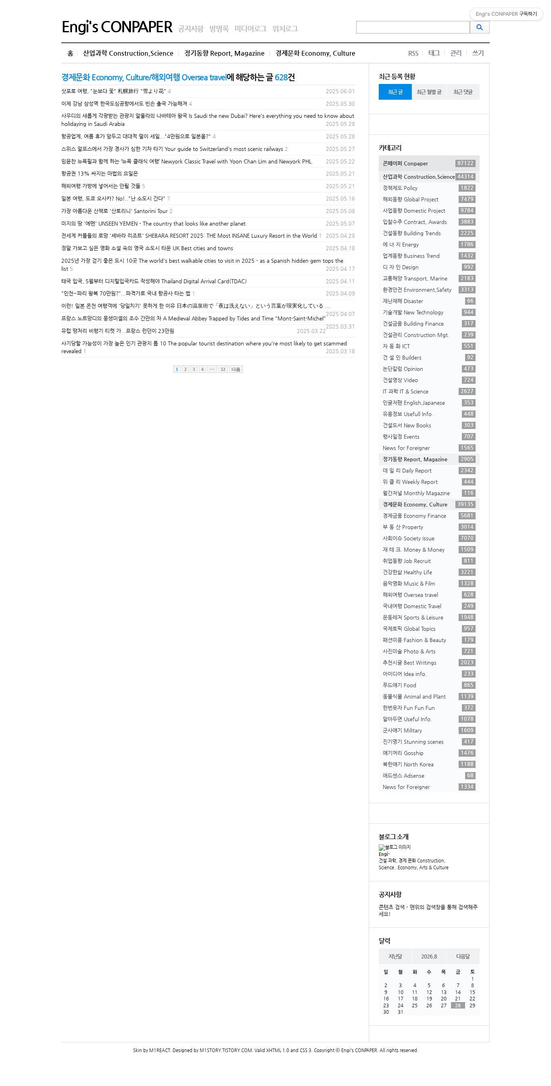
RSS (413, 53)
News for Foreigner (428, 447)
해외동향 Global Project (428, 199)
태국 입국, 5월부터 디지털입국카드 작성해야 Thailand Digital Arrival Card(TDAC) (154, 281)
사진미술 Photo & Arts (428, 651)
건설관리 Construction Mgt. (428, 334)
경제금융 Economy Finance (428, 515)
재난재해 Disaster (428, 300)
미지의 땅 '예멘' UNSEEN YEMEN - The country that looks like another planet (153, 223)
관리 (455, 53)
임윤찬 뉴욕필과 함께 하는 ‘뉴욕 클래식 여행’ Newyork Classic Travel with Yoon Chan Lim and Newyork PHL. (187, 161)
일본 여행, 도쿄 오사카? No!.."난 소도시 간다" (113, 198)
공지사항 (190, 28)
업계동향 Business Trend (428, 255)
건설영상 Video (428, 380)
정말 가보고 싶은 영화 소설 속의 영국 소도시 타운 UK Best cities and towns (147, 248)
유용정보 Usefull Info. (428, 413)
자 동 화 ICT (428, 346)
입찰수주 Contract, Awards (428, 221)
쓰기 (478, 53)
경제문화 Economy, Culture (315, 53)
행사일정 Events (428, 436)
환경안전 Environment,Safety (428, 289)
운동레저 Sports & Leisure (428, 617)
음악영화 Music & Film (428, 583)
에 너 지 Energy (428, 244)
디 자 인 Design (428, 267)
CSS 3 (305, 1050)
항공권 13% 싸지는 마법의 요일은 (99, 173)
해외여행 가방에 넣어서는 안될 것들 (100, 186)
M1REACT (159, 1050)
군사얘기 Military (428, 730)
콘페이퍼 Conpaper (428, 163)
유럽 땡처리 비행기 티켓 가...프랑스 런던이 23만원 (117, 331)
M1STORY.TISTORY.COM (226, 1050)
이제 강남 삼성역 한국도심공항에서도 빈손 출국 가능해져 (124, 103)
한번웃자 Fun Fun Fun (428, 707)
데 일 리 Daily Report (428, 470)
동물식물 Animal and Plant (428, 696)
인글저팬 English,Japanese (428, 402)
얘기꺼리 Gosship (428, 752)
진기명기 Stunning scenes (428, 741)
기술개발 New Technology (428, 312)
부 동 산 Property (428, 526)
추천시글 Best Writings (428, 662)
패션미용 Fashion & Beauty (428, 639)
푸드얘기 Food (428, 685)
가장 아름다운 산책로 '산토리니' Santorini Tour (114, 211)
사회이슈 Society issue (428, 538)
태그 (434, 53)
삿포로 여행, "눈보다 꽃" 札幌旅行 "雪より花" (113, 91)
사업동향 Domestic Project (428, 210)
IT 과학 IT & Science (428, 391)
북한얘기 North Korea (428, 764)
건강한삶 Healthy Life (428, 572)
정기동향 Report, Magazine (224, 53)
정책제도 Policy (428, 187)
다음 (236, 369)
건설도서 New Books (428, 425)
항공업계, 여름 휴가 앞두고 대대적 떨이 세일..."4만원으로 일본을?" (136, 136)
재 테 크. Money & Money (428, 549)
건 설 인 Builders (428, 357)
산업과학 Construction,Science (128, 53)
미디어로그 (250, 28)
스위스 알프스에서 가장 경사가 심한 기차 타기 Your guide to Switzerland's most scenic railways (172, 149)
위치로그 (285, 28)
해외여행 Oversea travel (428, 594)
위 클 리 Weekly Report (428, 481)
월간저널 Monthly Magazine (428, 493)
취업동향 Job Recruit (428, 560)
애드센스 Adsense (428, 775)
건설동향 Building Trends (428, 233)
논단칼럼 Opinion (428, 368)
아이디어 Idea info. (428, 673)
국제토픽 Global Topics (428, 628)
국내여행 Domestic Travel (428, 606)
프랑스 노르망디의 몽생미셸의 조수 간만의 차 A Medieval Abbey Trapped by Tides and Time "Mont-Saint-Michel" (193, 318)
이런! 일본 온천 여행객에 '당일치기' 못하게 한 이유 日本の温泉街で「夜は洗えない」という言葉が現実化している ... (195, 306)
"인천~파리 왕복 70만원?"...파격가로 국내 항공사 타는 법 (125, 293)
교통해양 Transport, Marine (428, 278)
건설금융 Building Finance (428, 323)
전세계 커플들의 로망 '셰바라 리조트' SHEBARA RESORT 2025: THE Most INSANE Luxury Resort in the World (189, 235)
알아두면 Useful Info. (428, 719)
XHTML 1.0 (277, 1050)
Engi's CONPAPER (116, 26)
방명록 (218, 28)
